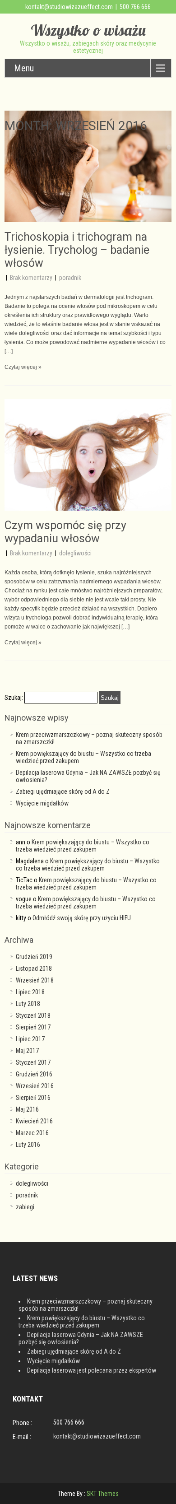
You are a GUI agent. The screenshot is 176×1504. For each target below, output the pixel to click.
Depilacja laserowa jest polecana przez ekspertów (91, 1370)
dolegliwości (75, 553)
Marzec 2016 (32, 1132)
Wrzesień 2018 (35, 980)
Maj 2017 (27, 1050)
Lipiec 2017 (30, 1039)
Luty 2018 (28, 1003)
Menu (24, 68)
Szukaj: (14, 697)
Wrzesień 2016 (35, 1086)
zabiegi (25, 1207)
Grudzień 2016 (34, 1074)
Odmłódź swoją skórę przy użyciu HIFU (81, 918)
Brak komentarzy (32, 277)
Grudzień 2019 (34, 956)
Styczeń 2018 (33, 1015)
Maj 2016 (27, 1109)
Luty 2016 (28, 1144)
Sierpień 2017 (33, 1027)
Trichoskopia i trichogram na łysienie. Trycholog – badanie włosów (77, 250)
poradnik (70, 277)
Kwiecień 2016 (34, 1121)
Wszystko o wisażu (88, 30)
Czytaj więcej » (23, 367)
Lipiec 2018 (30, 992)
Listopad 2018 (34, 968)
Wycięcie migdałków (42, 803)
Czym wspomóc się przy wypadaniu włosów (65, 532)
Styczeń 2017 (33, 1062)
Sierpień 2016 (33, 1097)
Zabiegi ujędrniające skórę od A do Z (63, 791)
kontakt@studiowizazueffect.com (69, 6)
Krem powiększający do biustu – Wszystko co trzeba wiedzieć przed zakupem (82, 845)
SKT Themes (103, 1493)
